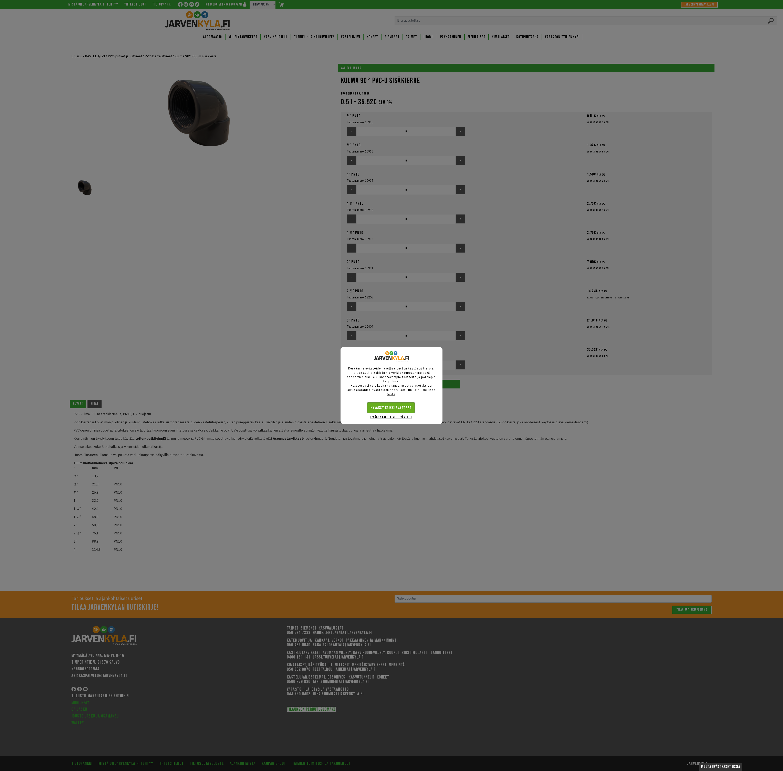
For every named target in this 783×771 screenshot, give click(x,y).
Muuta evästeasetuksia (720, 766)
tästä (391, 394)
